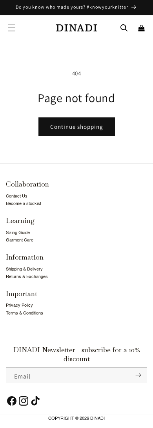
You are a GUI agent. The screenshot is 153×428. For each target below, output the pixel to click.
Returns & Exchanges (27, 277)
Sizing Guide (18, 233)
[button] (11, 28)
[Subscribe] (138, 375)
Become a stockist (23, 204)
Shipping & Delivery (24, 269)
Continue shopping (76, 126)
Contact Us (16, 196)
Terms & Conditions (24, 313)
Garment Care (19, 240)
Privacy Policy (19, 306)
